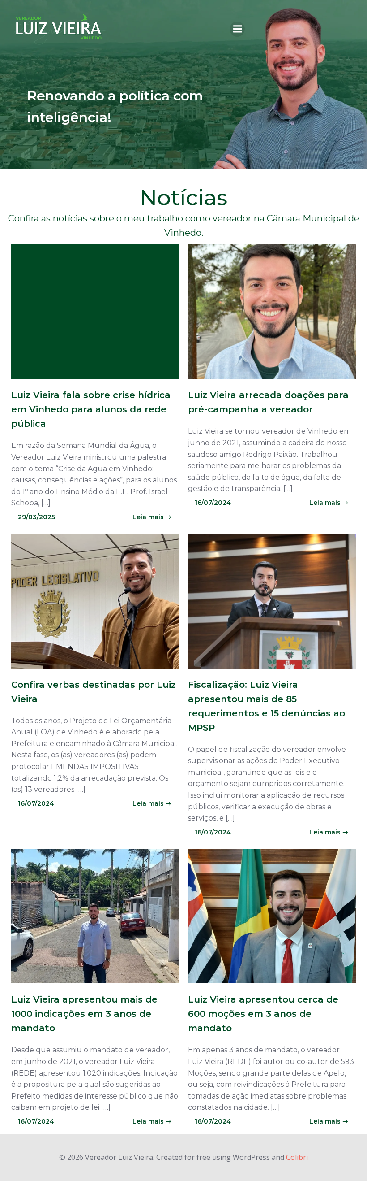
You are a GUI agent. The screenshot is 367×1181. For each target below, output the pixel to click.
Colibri (297, 1157)
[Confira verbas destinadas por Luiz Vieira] (95, 600)
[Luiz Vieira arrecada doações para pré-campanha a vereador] (272, 311)
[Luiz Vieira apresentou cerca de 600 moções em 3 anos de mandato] (272, 915)
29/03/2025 (36, 517)
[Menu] (237, 29)
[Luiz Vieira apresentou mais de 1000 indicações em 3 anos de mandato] (95, 915)
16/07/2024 (213, 503)
